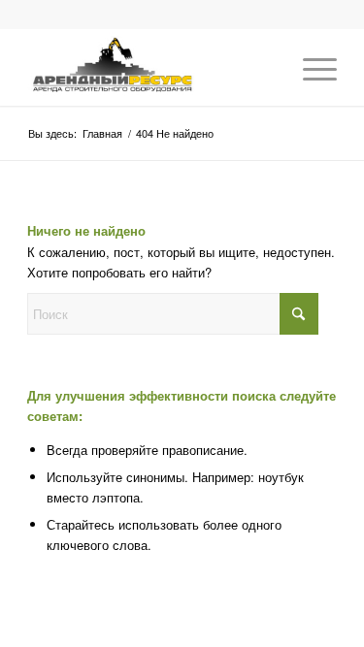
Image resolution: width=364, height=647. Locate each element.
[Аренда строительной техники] (151, 67)
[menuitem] (310, 67)
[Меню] (310, 67)
